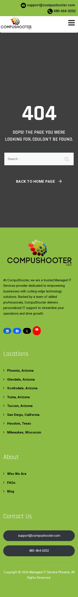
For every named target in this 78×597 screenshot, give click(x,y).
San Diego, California (23, 415)
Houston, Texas (19, 423)
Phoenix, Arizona (20, 371)
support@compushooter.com (51, 5)
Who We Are (16, 474)
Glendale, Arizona (21, 379)
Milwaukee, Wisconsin (24, 432)
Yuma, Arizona (18, 397)
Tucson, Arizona (19, 406)
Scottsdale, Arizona (22, 388)
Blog (10, 491)
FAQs (11, 483)
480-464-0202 (64, 11)
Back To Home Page (35, 181)
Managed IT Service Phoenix (49, 572)
